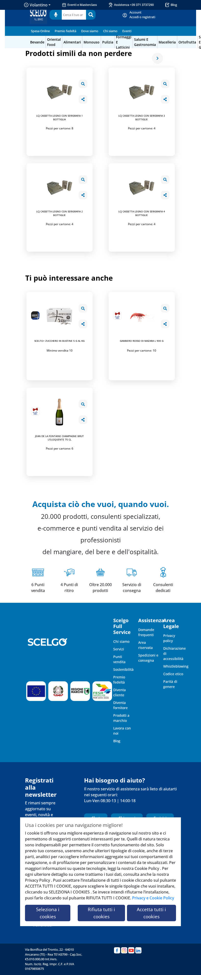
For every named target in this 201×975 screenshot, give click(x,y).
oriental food (54, 42)
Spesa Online (40, 31)
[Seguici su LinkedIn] (138, 950)
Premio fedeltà (65, 31)
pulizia (107, 42)
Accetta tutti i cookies (151, 913)
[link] (142, 14)
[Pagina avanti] (157, 58)
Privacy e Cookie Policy (153, 898)
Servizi (118, 649)
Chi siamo (110, 31)
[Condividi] (83, 99)
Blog (174, 4)
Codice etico (173, 674)
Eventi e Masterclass (82, 4)
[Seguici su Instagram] (124, 950)
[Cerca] (91, 15)
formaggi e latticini (123, 42)
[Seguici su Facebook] (117, 950)
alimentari (72, 42)
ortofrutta (187, 42)
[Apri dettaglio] (83, 84)
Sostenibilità (123, 669)
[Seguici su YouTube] (131, 950)
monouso (92, 42)
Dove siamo (89, 31)
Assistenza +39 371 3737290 (134, 4)
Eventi (126, 31)
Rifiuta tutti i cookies (101, 913)
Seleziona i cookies (47, 913)
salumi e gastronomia (145, 42)
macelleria (167, 42)
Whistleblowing (175, 666)
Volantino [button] (39, 5)
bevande (37, 42)
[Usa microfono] (56, 15)
